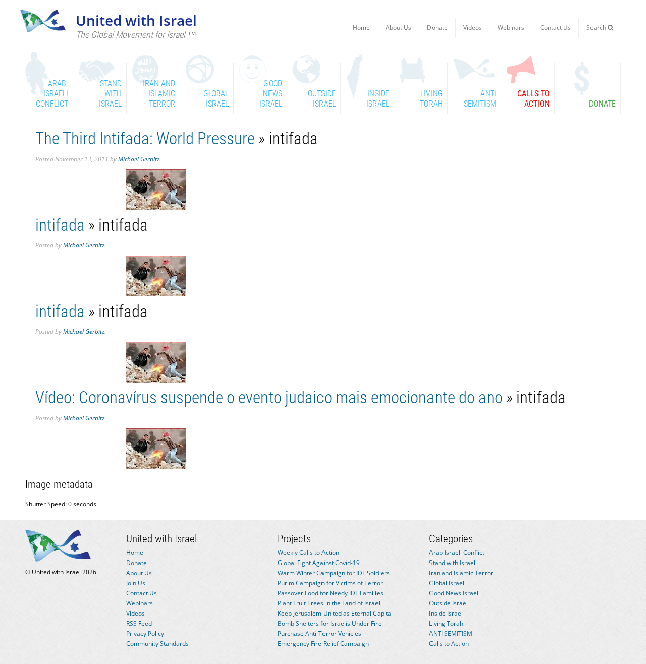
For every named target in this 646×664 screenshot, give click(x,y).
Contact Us (555, 27)
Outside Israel (448, 603)
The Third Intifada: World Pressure (145, 138)
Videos (472, 27)
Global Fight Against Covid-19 (319, 562)
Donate (437, 27)
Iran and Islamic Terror (461, 573)
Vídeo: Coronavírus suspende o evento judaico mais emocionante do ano (269, 397)
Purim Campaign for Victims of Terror (330, 583)
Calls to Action (449, 643)
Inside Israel (446, 613)
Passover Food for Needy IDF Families (330, 593)
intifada (60, 225)
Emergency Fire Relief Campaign (323, 643)
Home (361, 27)
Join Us (135, 583)
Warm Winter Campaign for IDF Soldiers (334, 573)
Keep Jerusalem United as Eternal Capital (335, 613)
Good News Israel (453, 593)
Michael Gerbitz (138, 159)
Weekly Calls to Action (308, 552)
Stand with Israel (452, 562)
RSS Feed (139, 623)
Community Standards (157, 643)
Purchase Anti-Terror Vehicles (319, 633)
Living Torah (446, 623)
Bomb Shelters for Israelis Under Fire (330, 623)
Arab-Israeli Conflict (456, 552)
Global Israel (446, 583)
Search (597, 27)
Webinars (511, 27)
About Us (398, 27)
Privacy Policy (145, 633)
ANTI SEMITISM (450, 633)
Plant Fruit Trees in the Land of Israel (329, 603)
